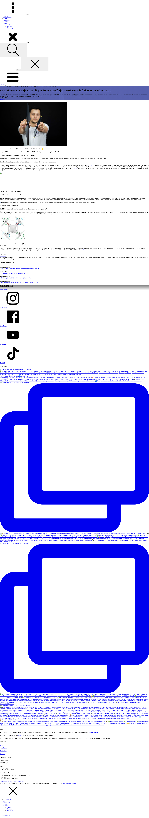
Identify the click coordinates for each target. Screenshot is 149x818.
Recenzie (9, 26)
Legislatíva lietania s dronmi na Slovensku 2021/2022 (14, 273)
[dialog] (74, 801)
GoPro (9, 24)
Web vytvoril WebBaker (69, 783)
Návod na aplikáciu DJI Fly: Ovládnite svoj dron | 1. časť (15, 278)
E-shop (2, 84)
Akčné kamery (7, 17)
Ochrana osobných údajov (20, 781)
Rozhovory (10, 28)
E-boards (5, 21)
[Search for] (8, 69)
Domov (2, 86)
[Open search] (13, 50)
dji (83, 250)
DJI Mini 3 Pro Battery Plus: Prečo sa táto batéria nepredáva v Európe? (19, 268)
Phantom (89, 165)
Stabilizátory (6, 20)
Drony (5, 18)
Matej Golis (3, 99)
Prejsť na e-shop (4, 289)
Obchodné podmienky (6, 781)
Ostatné (5, 23)
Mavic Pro (74, 168)
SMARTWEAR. (94, 732)
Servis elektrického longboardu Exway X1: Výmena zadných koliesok (19, 282)
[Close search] (34, 64)
